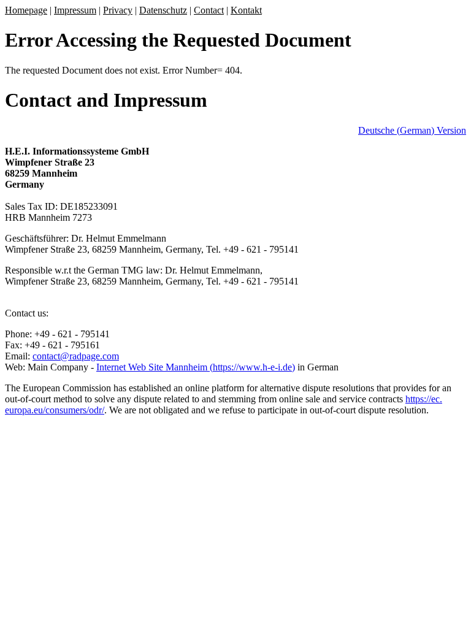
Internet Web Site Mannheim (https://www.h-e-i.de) (195, 367)
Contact (209, 10)
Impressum (75, 10)
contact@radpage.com (76, 356)
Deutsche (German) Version (412, 130)
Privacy (117, 10)
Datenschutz (163, 10)
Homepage (26, 10)
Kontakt (246, 10)
